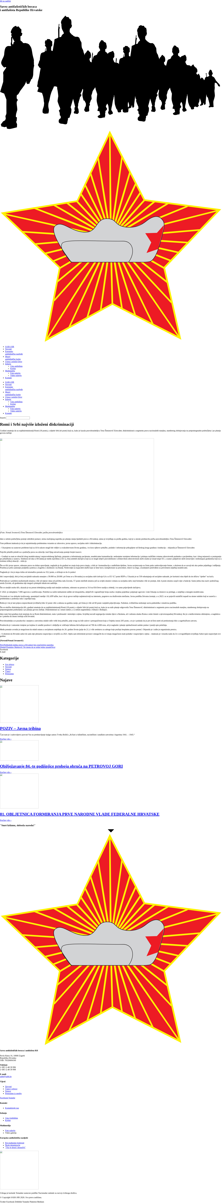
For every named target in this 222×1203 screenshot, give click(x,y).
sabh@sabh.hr (6, 1076)
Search (3, 418)
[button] (111, 649)
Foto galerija (15, 373)
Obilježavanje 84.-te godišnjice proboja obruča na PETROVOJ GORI (61, 766)
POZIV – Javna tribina (20, 728)
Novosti (8, 349)
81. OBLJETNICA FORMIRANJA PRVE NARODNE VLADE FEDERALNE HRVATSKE (79, 814)
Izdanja (8, 364)
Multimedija (10, 371)
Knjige (13, 368)
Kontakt (8, 378)
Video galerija (16, 375)
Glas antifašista (16, 366)
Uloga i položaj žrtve (13, 361)
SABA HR (9, 347)
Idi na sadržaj (5, 1)
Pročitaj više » (5, 739)
